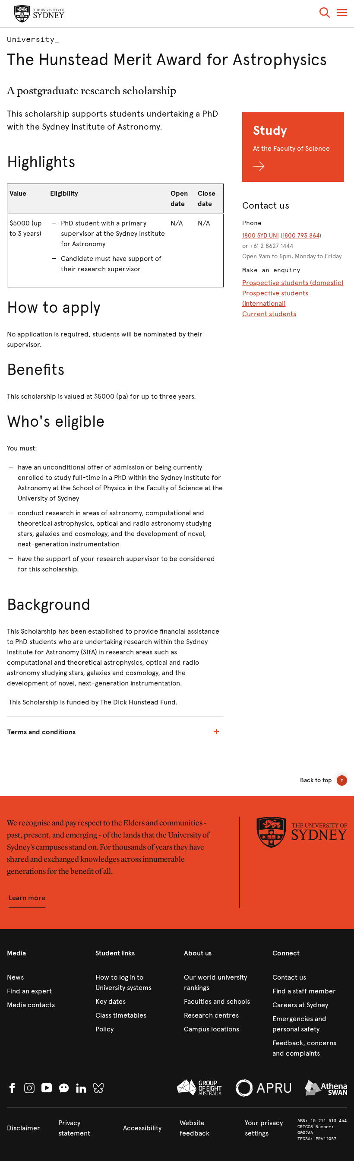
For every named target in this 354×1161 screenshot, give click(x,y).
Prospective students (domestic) (293, 283)
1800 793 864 (300, 235)
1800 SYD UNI (260, 235)
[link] (44, 977)
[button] (324, 14)
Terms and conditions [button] (41, 732)
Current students (269, 314)
